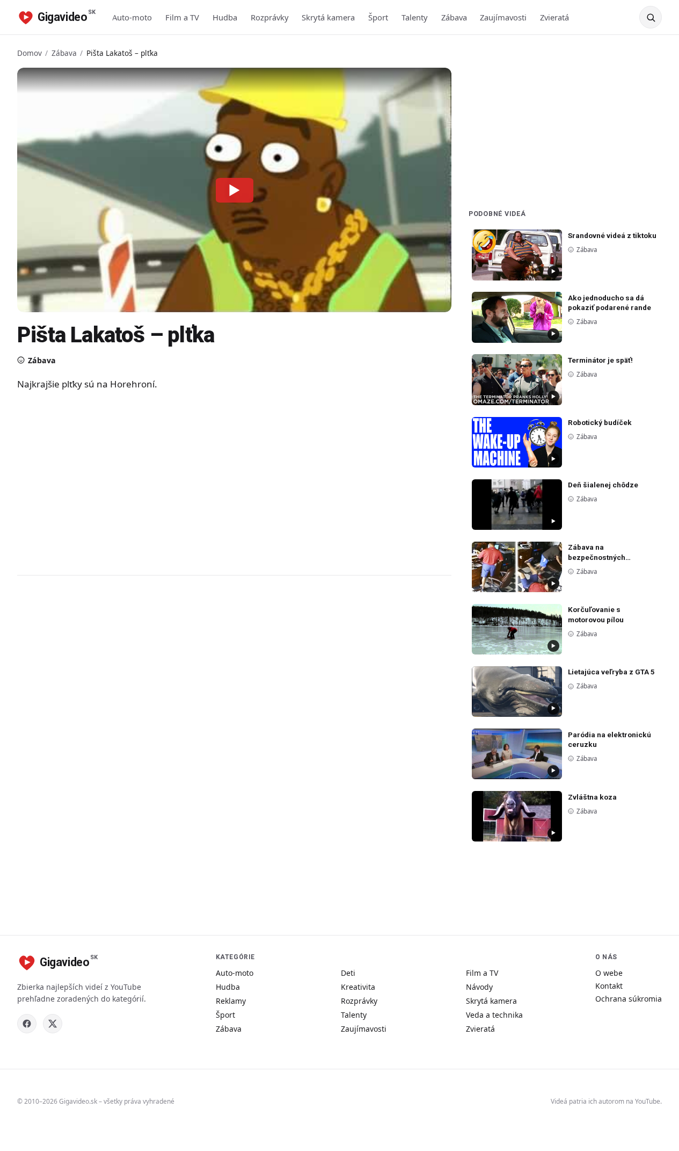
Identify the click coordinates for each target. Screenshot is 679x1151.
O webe (609, 973)
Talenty (414, 17)
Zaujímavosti (503, 17)
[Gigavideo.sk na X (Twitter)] (52, 1023)
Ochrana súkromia (628, 999)
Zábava (454, 17)
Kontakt (609, 986)
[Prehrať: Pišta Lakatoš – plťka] (234, 189)
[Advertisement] (232, 482)
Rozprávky (270, 17)
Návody (479, 987)
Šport (378, 17)
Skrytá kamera (328, 17)
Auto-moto (132, 17)
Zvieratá (554, 17)
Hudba (225, 17)
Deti (348, 973)
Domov (29, 53)
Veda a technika (494, 1015)
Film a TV (182, 17)
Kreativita (358, 987)
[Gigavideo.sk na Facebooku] (26, 1023)
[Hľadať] (650, 17)
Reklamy (231, 1001)
